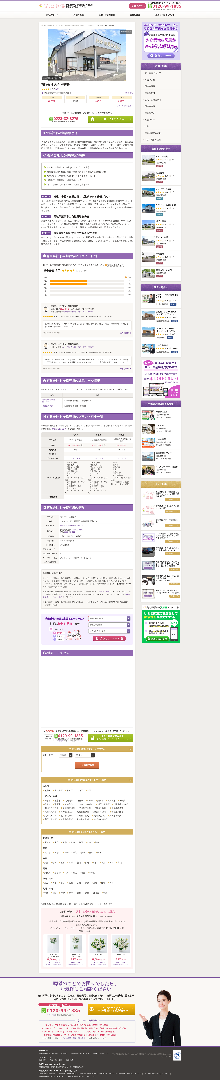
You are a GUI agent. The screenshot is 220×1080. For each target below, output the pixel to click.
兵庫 (67, 872)
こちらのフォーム (103, 591)
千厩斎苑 (160, 253)
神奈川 (57, 852)
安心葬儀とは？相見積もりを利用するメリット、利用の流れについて (167, 494)
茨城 (83, 852)
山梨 (95, 862)
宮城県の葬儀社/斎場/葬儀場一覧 (71, 25)
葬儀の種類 (78, 15)
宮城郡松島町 (83, 812)
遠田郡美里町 (67, 819)
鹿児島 (96, 893)
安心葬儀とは (43, 1053)
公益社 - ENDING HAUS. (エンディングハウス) (166, 313)
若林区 (70, 790)
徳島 (87, 883)
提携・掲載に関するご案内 (80, 1053)
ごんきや (160, 425)
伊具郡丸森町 (118, 808)
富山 (120, 862)
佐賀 (63, 893)
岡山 (54, 883)
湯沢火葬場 (161, 221)
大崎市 (80, 804)
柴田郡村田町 (69, 808)
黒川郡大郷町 (67, 815)
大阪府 (47, 872)
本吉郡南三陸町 (100, 819)
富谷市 (90, 804)
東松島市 (69, 804)
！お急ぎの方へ (137, 6)
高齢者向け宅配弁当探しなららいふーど (82, 1076)
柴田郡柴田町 (85, 808)
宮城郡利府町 (118, 812)
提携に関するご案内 (164, 15)
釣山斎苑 (160, 172)
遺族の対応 (150, 119)
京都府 (57, 872)
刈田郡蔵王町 (103, 804)
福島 (97, 842)
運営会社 (64, 1053)
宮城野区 (58, 790)
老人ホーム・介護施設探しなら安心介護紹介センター (77, 1074)
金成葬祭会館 (47, 406)
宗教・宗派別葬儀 (107, 15)
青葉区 (47, 790)
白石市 (80, 800)
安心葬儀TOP (52, 15)
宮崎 (87, 893)
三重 (71, 862)
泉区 (89, 790)
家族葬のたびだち (164, 453)
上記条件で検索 (87, 765)
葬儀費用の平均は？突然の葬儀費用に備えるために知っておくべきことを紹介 (167, 578)
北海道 (47, 842)
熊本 (71, 893)
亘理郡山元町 (67, 812)
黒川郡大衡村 (83, 815)
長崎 (54, 893)
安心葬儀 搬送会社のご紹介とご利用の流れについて (167, 549)
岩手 (65, 842)
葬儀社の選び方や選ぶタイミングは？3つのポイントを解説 (168, 591)
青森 (56, 842)
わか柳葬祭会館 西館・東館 (74, 312)
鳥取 (71, 883)
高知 (95, 883)
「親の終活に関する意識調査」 (74, 1038)
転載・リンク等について (101, 1053)
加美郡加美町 (115, 815)
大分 (79, 893)
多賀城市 (111, 800)
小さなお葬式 (162, 345)
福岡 (46, 893)
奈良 (75, 872)
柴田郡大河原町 (51, 808)
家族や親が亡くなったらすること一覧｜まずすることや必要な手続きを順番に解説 (167, 564)
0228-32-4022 (69, 532)
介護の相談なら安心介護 (47, 1074)
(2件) (57, 89)
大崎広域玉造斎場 (164, 270)
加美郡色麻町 (99, 815)
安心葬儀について (153, 73)
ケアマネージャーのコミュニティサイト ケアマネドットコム (120, 1074)
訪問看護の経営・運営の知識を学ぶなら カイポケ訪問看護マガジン (62, 1067)
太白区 (80, 790)
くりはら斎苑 (162, 156)
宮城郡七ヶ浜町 (100, 812)
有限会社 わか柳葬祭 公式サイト (73, 525)
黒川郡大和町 (50, 815)
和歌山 (92, 872)
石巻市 (47, 800)
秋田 (81, 842)
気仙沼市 (69, 800)
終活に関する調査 (153, 139)
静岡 (54, 862)
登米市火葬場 (162, 237)
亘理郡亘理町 (50, 812)
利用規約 (157, 9)
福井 (103, 862)
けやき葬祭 (161, 439)
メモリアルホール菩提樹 (167, 466)
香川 (111, 883)
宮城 (73, 842)
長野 (87, 862)
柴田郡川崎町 (101, 808)
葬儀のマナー (151, 113)
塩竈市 (57, 800)
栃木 (99, 852)
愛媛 (103, 883)
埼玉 (67, 852)
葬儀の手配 (150, 79)
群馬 (91, 852)
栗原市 (91, 25)
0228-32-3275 (77, 530)
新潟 (79, 862)
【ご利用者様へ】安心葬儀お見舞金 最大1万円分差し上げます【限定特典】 (167, 536)
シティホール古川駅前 (166, 205)
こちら (95, 904)
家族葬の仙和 (162, 411)
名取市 (90, 800)
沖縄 (105, 893)
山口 (63, 883)
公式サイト (75, 458)
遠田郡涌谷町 (50, 819)
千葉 (75, 852)
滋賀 (83, 872)
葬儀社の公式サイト (60, 429)
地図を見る (128, 93)
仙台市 (46, 786)
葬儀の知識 (135, 15)
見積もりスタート (110, 638)
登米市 (47, 804)
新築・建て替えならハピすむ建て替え (52, 1076)
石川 (111, 862)
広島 (46, 883)
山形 (89, 842)
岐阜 (63, 862)
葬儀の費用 (150, 93)
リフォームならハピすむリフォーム (157, 1074)
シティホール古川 (164, 189)
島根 (79, 883)
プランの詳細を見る (125, 106)
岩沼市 (123, 800)
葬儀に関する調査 (153, 133)
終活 (147, 126)
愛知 (46, 862)
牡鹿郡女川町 (83, 819)
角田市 (100, 800)
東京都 (47, 852)
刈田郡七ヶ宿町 (121, 804)
